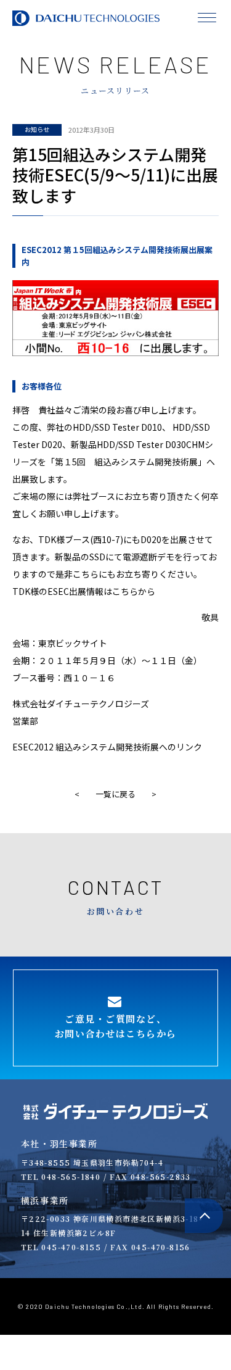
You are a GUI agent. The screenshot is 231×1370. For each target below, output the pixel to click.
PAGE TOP (204, 1216)
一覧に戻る (115, 794)
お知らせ (37, 130)
